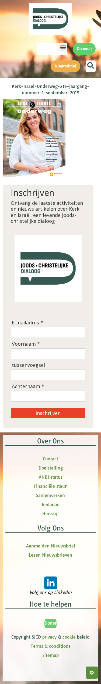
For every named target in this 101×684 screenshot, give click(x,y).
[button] (62, 47)
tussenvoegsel (28, 365)
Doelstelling (51, 468)
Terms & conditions (50, 646)
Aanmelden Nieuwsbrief (50, 546)
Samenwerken (50, 495)
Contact (50, 458)
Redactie (51, 504)
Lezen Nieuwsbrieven (50, 555)
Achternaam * (28, 386)
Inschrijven (48, 413)
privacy (49, 637)
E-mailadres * (27, 323)
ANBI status (50, 477)
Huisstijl (50, 513)
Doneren (53, 623)
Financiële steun (51, 486)
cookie (69, 637)
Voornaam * (26, 344)
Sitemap (50, 655)
